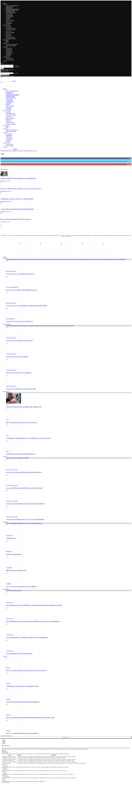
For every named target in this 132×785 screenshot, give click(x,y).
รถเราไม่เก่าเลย (9, 52)
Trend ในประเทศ (9, 58)
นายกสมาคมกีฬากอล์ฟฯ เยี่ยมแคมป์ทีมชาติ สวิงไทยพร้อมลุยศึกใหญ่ (17, 209)
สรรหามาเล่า (9, 31)
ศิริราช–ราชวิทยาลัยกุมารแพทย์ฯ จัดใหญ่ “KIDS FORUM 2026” (16, 219)
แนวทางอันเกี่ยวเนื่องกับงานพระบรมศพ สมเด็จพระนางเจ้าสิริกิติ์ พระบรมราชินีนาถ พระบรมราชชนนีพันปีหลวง (33, 621)
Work (7, 40)
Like (129, 158)
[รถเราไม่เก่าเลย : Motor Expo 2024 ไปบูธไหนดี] (13, 352)
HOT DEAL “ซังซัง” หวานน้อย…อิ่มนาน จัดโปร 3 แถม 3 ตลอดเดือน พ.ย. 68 (19, 150)
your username (16, 65)
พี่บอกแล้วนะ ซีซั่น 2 (10, 32)
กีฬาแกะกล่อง (9, 21)
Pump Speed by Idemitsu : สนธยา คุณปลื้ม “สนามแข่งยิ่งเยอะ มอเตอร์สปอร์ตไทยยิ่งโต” (26, 305)
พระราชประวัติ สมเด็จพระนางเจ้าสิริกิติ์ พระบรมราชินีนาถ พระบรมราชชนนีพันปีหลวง (27, 637)
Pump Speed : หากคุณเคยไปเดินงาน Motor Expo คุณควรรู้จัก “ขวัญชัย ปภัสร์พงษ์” (25, 503)
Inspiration (5, 46)
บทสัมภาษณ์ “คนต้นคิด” (11, 45)
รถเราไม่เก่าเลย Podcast (11, 29)
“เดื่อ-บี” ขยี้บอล (9, 13)
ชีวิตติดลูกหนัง (9, 49)
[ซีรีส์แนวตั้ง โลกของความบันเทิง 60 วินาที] (13, 566)
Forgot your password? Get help (7, 69)
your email (15, 73)
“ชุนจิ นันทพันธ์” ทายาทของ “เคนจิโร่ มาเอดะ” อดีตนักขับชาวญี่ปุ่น (17, 199)
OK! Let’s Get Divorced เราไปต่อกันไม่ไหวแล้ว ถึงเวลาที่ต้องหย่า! (21, 586)
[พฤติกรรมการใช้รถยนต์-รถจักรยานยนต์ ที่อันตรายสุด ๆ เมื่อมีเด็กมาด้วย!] (4, 175)
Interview (5, 43)
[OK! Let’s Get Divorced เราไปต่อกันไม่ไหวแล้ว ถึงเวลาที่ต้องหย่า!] (13, 582)
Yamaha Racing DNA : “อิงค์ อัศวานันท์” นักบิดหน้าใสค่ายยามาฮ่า (21, 290)
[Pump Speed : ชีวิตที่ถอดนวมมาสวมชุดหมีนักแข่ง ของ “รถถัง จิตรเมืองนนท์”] (13, 484)
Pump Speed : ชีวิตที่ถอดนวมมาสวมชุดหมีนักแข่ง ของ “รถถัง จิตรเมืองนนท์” (24, 488)
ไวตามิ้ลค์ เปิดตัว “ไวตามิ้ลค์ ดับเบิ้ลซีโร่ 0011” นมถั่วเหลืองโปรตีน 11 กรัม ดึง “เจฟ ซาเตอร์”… (29, 438)
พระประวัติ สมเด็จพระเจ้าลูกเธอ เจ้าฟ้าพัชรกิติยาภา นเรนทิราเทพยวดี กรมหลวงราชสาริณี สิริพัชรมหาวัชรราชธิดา (34, 605)
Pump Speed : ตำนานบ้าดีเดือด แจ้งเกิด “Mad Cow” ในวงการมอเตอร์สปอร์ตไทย (25, 519)
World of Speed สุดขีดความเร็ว (12, 5)
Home (4, 3)
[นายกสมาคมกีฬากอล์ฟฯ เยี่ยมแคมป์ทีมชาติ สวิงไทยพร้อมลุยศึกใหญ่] (4, 206)
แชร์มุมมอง (8, 55)
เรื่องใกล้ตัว (8, 35)
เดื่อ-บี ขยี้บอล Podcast (10, 28)
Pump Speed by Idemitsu (11, 12)
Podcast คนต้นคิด (6, 24)
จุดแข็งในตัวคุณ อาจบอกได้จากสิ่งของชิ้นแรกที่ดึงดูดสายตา (20, 454)
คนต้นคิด (8, 18)
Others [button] (3, 778)
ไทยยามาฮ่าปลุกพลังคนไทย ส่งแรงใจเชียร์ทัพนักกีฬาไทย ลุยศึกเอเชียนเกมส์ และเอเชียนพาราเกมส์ (30, 717)
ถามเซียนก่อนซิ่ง (9, 15)
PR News (5, 61)
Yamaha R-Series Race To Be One (12, 9)
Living (7, 42)
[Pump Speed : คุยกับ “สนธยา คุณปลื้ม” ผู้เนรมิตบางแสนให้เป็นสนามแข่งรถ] (13, 468)
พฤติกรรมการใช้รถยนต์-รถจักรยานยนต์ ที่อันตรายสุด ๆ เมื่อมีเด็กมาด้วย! (18, 178)
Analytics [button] (4, 771)
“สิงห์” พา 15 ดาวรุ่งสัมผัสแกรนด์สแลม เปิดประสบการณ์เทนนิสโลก (22, 733)
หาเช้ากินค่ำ (8, 26)
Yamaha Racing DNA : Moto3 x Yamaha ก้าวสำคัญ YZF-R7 (19, 321)
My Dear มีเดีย (9, 48)
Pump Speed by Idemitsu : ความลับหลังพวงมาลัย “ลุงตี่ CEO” (20, 274)
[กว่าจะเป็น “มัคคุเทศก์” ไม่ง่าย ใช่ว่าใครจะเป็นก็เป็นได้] (13, 649)
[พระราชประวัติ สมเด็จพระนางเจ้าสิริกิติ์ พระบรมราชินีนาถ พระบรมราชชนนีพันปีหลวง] (13, 633)
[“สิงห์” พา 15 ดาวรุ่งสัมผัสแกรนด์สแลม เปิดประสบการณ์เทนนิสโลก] (13, 729)
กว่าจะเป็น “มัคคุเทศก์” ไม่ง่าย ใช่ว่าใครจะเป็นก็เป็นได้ (19, 653)
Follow (128, 161)
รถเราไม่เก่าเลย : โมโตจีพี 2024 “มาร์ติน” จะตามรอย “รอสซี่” (21, 389)
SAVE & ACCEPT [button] (5, 782)
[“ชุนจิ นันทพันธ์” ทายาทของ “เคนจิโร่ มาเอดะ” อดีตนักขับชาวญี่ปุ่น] (4, 196)
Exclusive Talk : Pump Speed (12, 44)
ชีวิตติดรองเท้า (9, 51)
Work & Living (6, 39)
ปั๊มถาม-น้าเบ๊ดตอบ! (10, 20)
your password (16, 67)
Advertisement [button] (5, 775)
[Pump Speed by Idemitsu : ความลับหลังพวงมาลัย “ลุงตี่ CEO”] (13, 270)
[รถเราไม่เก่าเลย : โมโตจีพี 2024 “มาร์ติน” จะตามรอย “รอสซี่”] (13, 384)
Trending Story (6, 56)
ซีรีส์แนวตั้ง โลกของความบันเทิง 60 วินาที (16, 570)
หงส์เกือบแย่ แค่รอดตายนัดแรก (13, 554)
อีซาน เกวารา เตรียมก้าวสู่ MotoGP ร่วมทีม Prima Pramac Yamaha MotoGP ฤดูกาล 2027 (21, 188)
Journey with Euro (9, 6)
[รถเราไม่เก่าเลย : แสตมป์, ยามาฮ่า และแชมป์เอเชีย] (13, 368)
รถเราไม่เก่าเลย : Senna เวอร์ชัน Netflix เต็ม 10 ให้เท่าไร (19, 340)
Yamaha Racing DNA (10, 11)
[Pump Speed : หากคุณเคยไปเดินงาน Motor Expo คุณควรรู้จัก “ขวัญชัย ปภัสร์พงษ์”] (13, 500)
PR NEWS (3, 191)
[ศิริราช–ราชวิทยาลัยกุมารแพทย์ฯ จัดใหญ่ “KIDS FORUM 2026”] (4, 216)
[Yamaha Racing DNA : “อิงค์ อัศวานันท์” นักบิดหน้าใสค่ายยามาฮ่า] (13, 285)
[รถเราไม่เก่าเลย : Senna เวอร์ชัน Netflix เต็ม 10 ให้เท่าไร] (13, 336)
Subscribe (128, 164)
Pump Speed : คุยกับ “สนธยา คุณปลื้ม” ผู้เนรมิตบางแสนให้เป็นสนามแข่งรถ (24, 472)
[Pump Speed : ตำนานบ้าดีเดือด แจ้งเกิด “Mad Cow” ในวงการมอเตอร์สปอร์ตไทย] (13, 515)
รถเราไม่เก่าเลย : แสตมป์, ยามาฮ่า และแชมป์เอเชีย (18, 372)
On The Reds (8, 17)
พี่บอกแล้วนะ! (9, 34)
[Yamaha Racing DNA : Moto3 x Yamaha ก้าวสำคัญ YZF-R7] (13, 317)
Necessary (5, 751)
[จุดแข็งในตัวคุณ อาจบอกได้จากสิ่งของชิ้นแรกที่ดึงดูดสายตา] (13, 450)
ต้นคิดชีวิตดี (8, 23)
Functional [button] (4, 764)
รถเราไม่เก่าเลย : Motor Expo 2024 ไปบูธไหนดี (17, 356)
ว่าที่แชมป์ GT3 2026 (11, 538)
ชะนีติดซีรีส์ (8, 54)
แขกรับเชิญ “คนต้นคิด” (11, 38)
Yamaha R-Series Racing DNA (12, 10)
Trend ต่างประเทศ (10, 59)
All (6, 259)
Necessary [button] (4, 750)
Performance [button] (4, 768)
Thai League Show (9, 16)
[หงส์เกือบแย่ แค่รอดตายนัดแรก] (13, 550)
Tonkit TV (5, 4)
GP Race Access (9, 7)
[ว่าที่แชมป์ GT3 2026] (13, 534)
